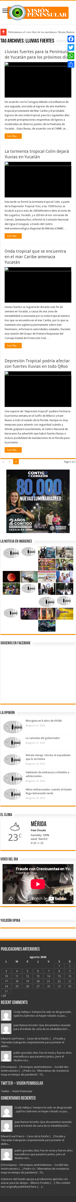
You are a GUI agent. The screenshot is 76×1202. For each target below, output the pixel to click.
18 (16, 981)
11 (16, 976)
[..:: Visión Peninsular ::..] (38, 12)
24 (6, 986)
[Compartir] (71, 64)
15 (59, 976)
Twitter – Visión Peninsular (22, 1083)
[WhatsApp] (71, 56)
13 (38, 976)
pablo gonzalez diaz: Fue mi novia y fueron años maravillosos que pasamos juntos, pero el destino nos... (43, 1056)
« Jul (3, 995)
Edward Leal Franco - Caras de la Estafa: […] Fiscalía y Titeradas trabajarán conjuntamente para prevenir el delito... (33, 1042)
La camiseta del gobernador (43, 738)
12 (27, 976)
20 (38, 981)
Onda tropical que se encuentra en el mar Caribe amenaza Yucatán (35, 257)
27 (38, 986)
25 (16, 986)
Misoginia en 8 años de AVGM (44, 720)
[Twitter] (71, 47)
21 (48, 981)
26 (27, 986)
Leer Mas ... (13, 136)
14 (48, 976)
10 (6, 976)
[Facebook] (71, 39)
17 (6, 981)
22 (59, 981)
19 (27, 981)
